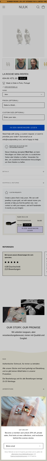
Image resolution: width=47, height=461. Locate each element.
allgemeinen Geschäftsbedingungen (22, 454)
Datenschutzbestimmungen (19, 456)
